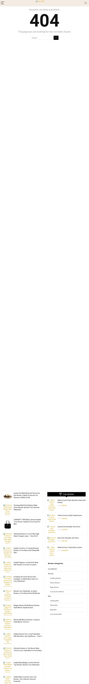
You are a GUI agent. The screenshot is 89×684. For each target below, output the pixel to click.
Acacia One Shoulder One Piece (69, 527)
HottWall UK (52, 569)
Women (51, 574)
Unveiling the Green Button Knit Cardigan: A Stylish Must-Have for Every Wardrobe (26, 579)
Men (49, 596)
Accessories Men (56, 614)
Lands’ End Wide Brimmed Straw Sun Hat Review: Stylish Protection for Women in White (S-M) (27, 495)
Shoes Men (54, 605)
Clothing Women (55, 578)
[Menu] (2, 3)
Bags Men (53, 610)
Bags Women (54, 587)
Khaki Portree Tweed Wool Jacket (70, 547)
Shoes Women (55, 583)
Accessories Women (57, 592)
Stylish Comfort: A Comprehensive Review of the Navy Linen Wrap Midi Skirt (26, 550)
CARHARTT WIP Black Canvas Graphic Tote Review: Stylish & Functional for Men (27, 522)
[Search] (85, 3)
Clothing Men (54, 601)
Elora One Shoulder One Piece (68, 538)
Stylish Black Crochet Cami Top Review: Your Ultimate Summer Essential (25, 679)
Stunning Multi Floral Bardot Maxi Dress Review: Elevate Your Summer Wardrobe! (27, 507)
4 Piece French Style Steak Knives (70, 515)
